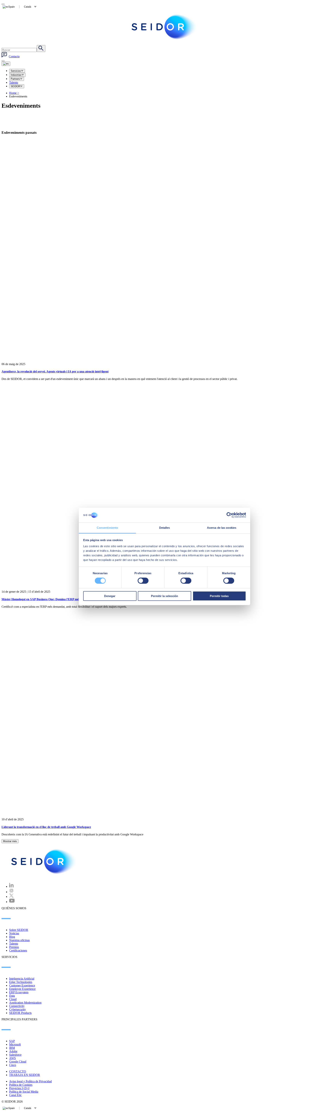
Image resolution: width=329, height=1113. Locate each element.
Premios (14, 947)
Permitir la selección (164, 596)
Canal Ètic (15, 1095)
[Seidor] (164, 27)
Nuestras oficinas (19, 940)
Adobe (13, 1051)
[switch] (143, 581)
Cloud (13, 999)
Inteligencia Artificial (21, 978)
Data (12, 995)
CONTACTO (17, 1071)
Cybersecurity (17, 1009)
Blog (12, 936)
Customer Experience (22, 985)
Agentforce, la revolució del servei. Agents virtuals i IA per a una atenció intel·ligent (55, 371)
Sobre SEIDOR (18, 929)
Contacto (14, 56)
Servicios (16, 70)
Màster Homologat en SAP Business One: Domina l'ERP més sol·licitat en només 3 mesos (58, 599)
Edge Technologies (20, 982)
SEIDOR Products (20, 1012)
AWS (12, 1058)
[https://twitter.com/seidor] (11, 896)
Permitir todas (219, 596)
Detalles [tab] (164, 527)
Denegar (109, 596)
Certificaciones (18, 950)
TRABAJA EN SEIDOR (24, 1074)
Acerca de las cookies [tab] (221, 527)
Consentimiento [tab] (107, 527)
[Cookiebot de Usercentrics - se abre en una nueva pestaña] (229, 515)
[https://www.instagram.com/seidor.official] (11, 891)
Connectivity (17, 1006)
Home (14, 93)
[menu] (3, 60)
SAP (12, 1041)
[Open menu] (6, 64)
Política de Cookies (20, 1084)
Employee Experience (22, 988)
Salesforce (15, 1054)
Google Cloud (17, 1061)
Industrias (16, 74)
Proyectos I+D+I (19, 1088)
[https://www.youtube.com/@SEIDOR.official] (12, 901)
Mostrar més (10, 841)
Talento (13, 82)
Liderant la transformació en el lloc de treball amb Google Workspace (46, 827)
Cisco (12, 1065)
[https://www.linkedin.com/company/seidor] (11, 886)
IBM (12, 1047)
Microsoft (15, 1044)
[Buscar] (41, 48)
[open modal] (3, 4)
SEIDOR (15, 86)
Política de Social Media (23, 1091)
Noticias (14, 933)
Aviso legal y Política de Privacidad (30, 1081)
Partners (15, 78)
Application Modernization (25, 1002)
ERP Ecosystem (18, 992)
